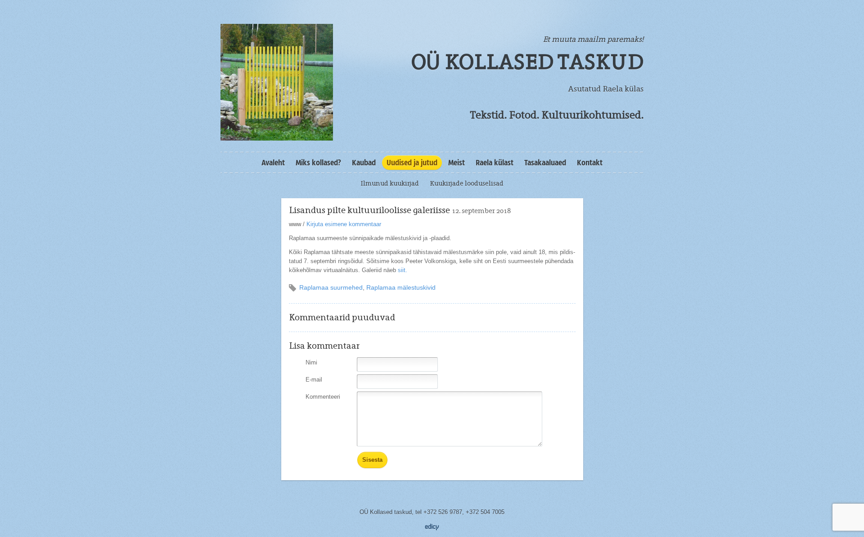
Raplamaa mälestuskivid (401, 287)
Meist (456, 163)
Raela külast (494, 163)
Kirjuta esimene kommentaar (343, 224)
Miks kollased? (318, 163)
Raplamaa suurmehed (331, 287)
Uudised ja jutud (412, 163)
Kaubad (364, 163)
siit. (402, 270)
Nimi (311, 362)
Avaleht (273, 163)
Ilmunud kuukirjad (389, 183)
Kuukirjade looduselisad (467, 183)
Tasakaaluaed (545, 163)
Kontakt (590, 163)
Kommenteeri (323, 396)
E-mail (314, 379)
